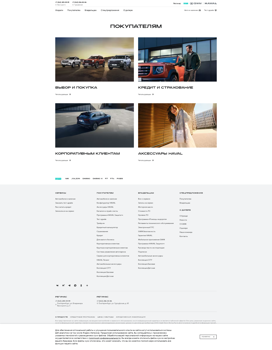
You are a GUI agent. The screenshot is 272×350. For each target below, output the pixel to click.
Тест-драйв (101, 219)
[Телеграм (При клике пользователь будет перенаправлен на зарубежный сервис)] (69, 285)
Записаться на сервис (64, 211)
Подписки (142, 252)
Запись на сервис (145, 203)
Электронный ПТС (146, 227)
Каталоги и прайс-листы (107, 211)
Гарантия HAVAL (145, 235)
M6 (67, 178)
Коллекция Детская (105, 276)
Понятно (206, 336)
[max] (75, 285)
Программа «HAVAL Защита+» (110, 215)
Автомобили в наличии (65, 199)
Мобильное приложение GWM (151, 239)
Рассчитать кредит (63, 207)
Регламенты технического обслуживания (156, 223)
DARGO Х (98, 178)
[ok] (81, 285)
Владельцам (91, 10)
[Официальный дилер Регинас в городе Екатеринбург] (203, 3)
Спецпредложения (110, 10)
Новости (183, 220)
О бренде (184, 216)
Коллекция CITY (104, 268)
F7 (106, 178)
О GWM (183, 224)
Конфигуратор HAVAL (106, 203)
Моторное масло (145, 207)
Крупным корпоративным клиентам (112, 248)
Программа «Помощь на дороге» (152, 219)
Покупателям (105, 193)
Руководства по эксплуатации (151, 248)
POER (120, 178)
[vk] (57, 285)
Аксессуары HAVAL (105, 207)
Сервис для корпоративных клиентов (113, 256)
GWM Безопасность (146, 231)
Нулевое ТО (143, 215)
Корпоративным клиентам (108, 243)
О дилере (128, 10)
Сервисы (60, 193)
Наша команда (186, 232)
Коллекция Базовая (105, 272)
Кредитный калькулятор (107, 227)
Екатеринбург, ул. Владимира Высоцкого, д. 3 (70, 304)
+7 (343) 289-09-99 (62, 301)
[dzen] (87, 285)
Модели (59, 10)
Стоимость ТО (144, 211)
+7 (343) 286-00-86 (104, 301)
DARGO (86, 178)
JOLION (75, 178)
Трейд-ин (101, 223)
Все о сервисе (144, 199)
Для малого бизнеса (105, 239)
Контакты (184, 236)
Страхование (102, 231)
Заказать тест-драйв (64, 203)
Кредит (100, 235)
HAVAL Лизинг (103, 260)
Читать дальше (61, 94)
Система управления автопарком (111, 252)
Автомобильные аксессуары (109, 264)
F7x (112, 178)
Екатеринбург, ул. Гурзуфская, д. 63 (114, 303)
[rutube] (63, 285)
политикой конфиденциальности (105, 338)
